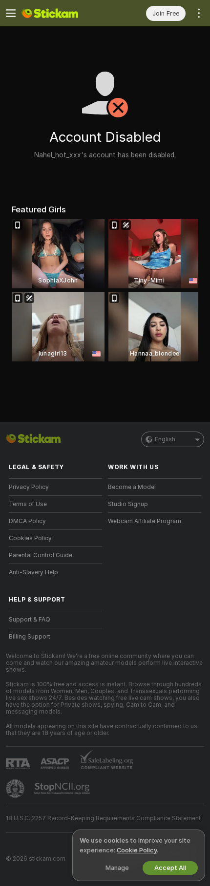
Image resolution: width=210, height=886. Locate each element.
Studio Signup (128, 504)
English (165, 439)
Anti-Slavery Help (33, 572)
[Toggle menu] (10, 13)
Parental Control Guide (40, 555)
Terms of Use (28, 504)
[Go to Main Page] (63, 13)
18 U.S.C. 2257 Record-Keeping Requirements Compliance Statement (103, 818)
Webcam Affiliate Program (144, 521)
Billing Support (29, 636)
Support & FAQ (29, 619)
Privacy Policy (29, 487)
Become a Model (132, 487)
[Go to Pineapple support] (16, 788)
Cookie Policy (137, 850)
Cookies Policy (30, 538)
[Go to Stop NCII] (63, 788)
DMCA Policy (27, 521)
